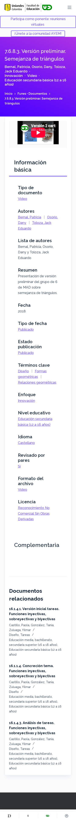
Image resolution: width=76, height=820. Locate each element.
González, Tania (42, 625)
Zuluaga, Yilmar (20, 630)
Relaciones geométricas (37, 382)
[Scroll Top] (67, 816)
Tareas (25, 635)
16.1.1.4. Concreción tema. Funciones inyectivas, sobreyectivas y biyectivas (32, 671)
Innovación (14, 76)
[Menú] (69, 7)
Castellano (26, 443)
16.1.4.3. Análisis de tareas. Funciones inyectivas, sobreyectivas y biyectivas (32, 728)
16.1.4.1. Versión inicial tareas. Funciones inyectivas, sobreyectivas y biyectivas (34, 614)
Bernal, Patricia (17, 67)
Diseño (23, 371)
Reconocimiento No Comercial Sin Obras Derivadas (34, 513)
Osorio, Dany (42, 67)
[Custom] (9, 816)
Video (32, 76)
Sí (19, 466)
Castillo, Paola (19, 625)
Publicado (26, 329)
